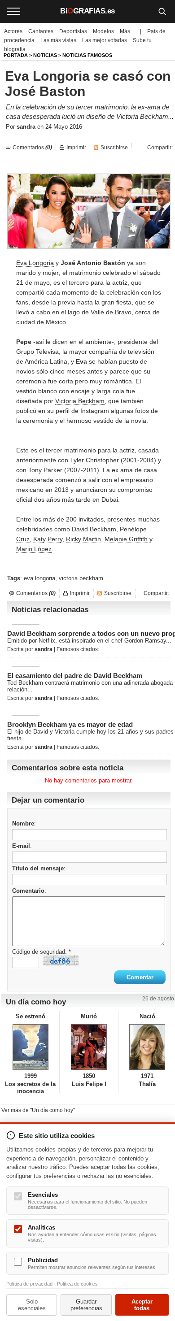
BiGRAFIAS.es (87, 11)
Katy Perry (47, 539)
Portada (16, 55)
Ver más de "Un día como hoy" (38, 1110)
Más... (127, 31)
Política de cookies (77, 1283)
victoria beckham (81, 578)
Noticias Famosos (87, 55)
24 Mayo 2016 (63, 126)
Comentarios (32, 147)
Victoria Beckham (80, 400)
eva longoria (39, 578)
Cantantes (40, 31)
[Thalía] (147, 1047)
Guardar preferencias (86, 1305)
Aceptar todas (142, 1305)
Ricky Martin (83, 539)
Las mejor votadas (104, 40)
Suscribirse (114, 147)
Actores (13, 31)
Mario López (34, 548)
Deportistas (73, 31)
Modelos (103, 31)
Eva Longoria (35, 262)
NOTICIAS (45, 55)
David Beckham (94, 529)
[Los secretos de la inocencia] (30, 1047)
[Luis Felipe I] (88, 1047)
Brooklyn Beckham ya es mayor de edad (70, 724)
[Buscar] (162, 11)
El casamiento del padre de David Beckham (74, 675)
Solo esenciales (32, 1305)
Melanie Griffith (126, 539)
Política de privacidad (29, 1283)
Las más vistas (58, 40)
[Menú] (13, 11)
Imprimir (76, 147)
